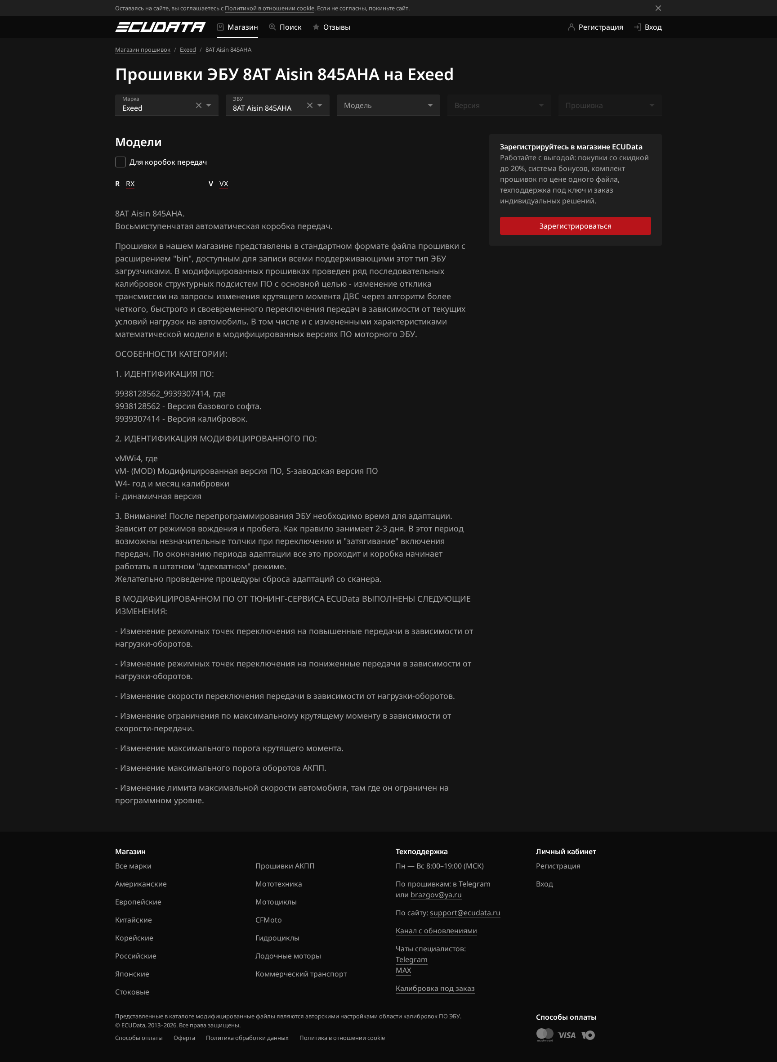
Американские (141, 884)
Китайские (133, 920)
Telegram (412, 959)
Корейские (134, 938)
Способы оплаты (139, 1038)
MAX (403, 970)
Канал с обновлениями (436, 931)
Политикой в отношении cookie (269, 8)
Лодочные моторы (288, 956)
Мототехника (278, 884)
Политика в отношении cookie (342, 1038)
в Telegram (472, 884)
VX (223, 184)
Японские (132, 974)
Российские (135, 956)
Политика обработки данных (247, 1038)
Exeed (188, 49)
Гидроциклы (277, 938)
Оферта (184, 1038)
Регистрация (558, 866)
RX (130, 184)
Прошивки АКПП (285, 866)
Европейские (138, 902)
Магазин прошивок (142, 49)
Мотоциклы (276, 902)
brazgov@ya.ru (436, 895)
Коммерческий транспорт (301, 974)
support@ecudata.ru (465, 913)
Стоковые (132, 992)
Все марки (133, 866)
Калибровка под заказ (435, 988)
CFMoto (268, 920)
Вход (544, 884)
